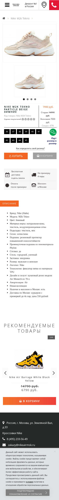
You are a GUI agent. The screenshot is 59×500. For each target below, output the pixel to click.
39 (26, 131)
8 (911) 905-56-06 (54, 5)
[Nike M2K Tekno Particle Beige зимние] (29, 43)
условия (29, 482)
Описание (9, 203)
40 (32, 131)
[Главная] (3, 18)
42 (7, 140)
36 (7, 131)
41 (39, 131)
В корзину (46, 155)
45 (26, 140)
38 (20, 131)
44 (20, 140)
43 (13, 140)
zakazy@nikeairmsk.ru (21, 445)
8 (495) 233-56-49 (17, 439)
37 (13, 131)
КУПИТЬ (17, 156)
